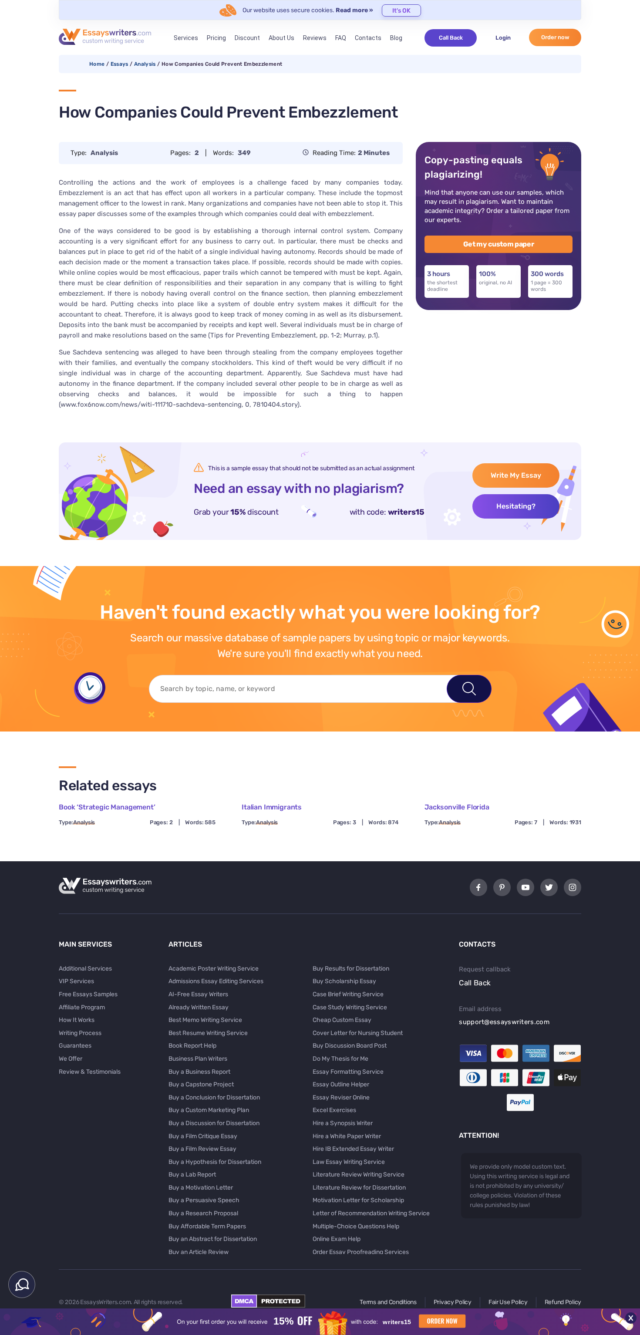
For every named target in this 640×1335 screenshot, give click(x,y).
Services (186, 37)
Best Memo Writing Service (205, 1020)
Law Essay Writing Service (349, 1162)
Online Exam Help (336, 1239)
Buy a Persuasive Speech (203, 1200)
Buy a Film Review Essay (202, 1149)
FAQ (340, 37)
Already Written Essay (198, 1007)
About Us (281, 37)
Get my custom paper (498, 244)
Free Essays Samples (88, 994)
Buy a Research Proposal (203, 1213)
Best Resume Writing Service (208, 1033)
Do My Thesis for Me (340, 1058)
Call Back (451, 37)
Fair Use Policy (508, 1302)
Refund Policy (563, 1302)
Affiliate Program (82, 1007)
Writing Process (80, 1033)
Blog (396, 37)
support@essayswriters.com (504, 1022)
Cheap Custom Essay (342, 1020)
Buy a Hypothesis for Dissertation (214, 1162)
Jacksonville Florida (456, 807)
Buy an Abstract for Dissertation (212, 1239)
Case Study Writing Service (350, 1007)
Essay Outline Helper (341, 1084)
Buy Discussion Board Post (350, 1045)
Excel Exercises (334, 1110)
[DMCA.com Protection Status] (268, 1305)
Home (96, 64)
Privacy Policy (453, 1302)
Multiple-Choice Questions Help (356, 1226)
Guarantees (75, 1045)
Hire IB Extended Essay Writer (353, 1149)
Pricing (216, 37)
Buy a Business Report (199, 1071)
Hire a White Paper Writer (347, 1136)
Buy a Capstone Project (201, 1084)
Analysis (145, 64)
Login (503, 37)
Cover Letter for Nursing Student (358, 1033)
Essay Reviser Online (341, 1097)
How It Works (76, 1020)
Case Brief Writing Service (348, 994)
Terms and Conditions (388, 1302)
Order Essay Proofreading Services (361, 1252)
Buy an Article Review (198, 1252)
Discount (247, 37)
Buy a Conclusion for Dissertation (214, 1097)
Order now (555, 37)
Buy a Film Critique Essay (202, 1136)
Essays (119, 64)
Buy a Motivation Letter (200, 1187)
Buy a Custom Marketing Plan (208, 1110)
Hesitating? (516, 506)
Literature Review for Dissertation (359, 1187)
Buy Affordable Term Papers (207, 1226)
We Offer (70, 1058)
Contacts (368, 37)
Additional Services (85, 968)
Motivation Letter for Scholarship (358, 1200)
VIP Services (76, 981)
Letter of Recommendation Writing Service (371, 1213)
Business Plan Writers (197, 1058)
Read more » (354, 10)
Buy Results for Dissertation (351, 968)
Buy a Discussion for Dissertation (213, 1123)
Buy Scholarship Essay (344, 981)
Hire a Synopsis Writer (343, 1123)
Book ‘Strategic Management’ (107, 807)
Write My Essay (516, 475)
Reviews (315, 37)
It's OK (401, 10)
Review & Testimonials (90, 1071)
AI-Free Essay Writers (198, 994)
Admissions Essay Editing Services (215, 981)
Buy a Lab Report (192, 1174)
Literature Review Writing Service (358, 1174)
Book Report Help (192, 1045)
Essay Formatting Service (348, 1071)
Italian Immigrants (272, 807)
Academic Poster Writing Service (213, 968)
